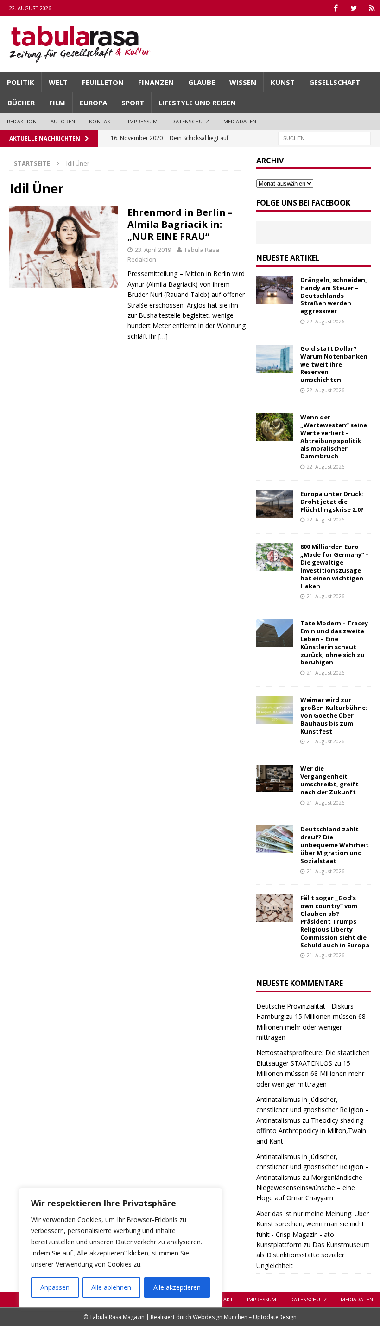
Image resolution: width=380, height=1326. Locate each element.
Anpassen (55, 1287)
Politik (20, 82)
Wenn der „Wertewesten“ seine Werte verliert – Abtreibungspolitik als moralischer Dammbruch (333, 436)
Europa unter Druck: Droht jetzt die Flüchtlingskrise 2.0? (332, 501)
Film (57, 102)
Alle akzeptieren (177, 1287)
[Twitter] (354, 8)
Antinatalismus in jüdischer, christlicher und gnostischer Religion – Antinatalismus (312, 1110)
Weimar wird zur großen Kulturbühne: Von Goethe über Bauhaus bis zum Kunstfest (333, 715)
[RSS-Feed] (372, 8)
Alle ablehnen (111, 1287)
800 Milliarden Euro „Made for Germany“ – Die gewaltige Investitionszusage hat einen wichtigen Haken (334, 566)
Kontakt (101, 121)
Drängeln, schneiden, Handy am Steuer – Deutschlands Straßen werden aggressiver (333, 295)
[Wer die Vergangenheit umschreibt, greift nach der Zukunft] (274, 778)
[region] (120, 1247)
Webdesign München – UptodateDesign (245, 1317)
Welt (58, 82)
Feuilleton (103, 82)
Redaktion (22, 121)
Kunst (283, 82)
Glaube (201, 82)
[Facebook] (336, 8)
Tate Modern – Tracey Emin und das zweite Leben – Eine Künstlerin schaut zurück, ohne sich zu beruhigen (334, 642)
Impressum (143, 121)
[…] (163, 336)
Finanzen (156, 82)
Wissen (242, 82)
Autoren (63, 121)
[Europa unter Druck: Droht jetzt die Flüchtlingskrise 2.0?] (274, 504)
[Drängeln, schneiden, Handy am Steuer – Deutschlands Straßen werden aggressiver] (274, 290)
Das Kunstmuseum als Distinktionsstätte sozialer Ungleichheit (313, 1255)
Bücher (21, 102)
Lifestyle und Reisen (197, 102)
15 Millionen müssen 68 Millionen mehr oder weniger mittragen (311, 1027)
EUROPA (93, 102)
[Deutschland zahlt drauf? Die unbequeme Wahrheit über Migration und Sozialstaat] (274, 839)
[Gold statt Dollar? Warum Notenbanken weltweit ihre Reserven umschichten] (274, 359)
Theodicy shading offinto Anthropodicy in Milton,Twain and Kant (311, 1131)
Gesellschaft (334, 82)
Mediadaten (240, 121)
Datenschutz (190, 121)
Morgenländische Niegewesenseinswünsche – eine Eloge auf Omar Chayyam (309, 1188)
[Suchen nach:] (324, 137)
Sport (132, 102)
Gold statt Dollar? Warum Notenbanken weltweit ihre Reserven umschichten (333, 364)
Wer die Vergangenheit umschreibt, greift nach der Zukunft (329, 780)
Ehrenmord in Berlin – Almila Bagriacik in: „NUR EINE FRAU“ (180, 224)
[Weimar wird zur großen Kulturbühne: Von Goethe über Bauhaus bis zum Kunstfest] (274, 710)
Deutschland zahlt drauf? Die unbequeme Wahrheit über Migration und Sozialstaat (334, 845)
